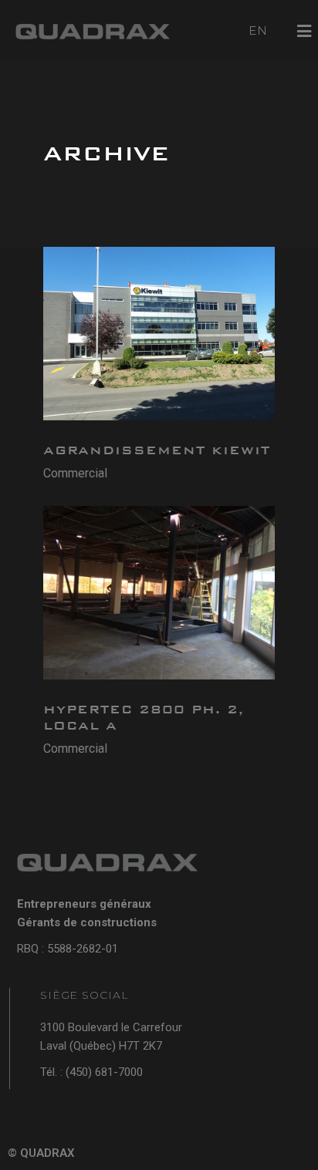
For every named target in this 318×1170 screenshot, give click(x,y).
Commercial (75, 473)
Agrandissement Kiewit (156, 450)
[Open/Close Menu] (304, 31)
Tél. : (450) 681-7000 (91, 1072)
